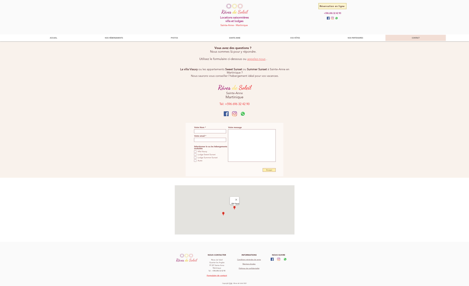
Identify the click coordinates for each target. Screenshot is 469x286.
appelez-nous (256, 59)
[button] (114, 38)
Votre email (199, 136)
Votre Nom (199, 127)
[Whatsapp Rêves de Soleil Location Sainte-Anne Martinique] (336, 18)
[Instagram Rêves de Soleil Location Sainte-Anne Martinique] (332, 18)
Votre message (235, 127)
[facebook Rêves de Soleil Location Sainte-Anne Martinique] (328, 18)
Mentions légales (249, 264)
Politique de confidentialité (249, 268)
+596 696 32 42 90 (332, 13)
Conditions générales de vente (249, 259)
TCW (230, 283)
